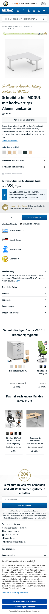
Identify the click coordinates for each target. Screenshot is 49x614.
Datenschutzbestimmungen (11, 513)
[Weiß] (24, 366)
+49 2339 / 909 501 (11, 535)
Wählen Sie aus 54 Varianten (24, 120)
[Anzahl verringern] (4, 217)
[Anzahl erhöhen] (18, 217)
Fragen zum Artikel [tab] (10, 312)
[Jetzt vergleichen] (18, 10)
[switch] (43, 3)
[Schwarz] (19, 433)
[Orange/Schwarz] (11, 433)
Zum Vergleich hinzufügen (32, 224)
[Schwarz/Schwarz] (41, 366)
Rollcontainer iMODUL (18, 371)
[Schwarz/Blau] (45, 366)
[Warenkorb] (33, 10)
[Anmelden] (28, 10)
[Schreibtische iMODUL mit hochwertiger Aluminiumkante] (24, 58)
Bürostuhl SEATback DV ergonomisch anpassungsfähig (13, 441)
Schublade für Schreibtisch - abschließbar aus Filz (35, 441)
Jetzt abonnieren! (24, 505)
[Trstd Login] (45, 3)
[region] (24, 58)
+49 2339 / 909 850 (11, 531)
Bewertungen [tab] (8, 306)
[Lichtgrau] (11, 366)
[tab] (24, 276)
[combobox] (20, 19)
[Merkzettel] (23, 10)
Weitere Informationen (10, 141)
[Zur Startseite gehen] (7, 10)
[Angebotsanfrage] (39, 10)
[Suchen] (43, 19)
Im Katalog (7, 113)
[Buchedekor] (15, 366)
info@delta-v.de (9, 538)
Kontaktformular (19, 542)
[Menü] (44, 10)
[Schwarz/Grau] (15, 433)
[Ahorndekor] (20, 366)
